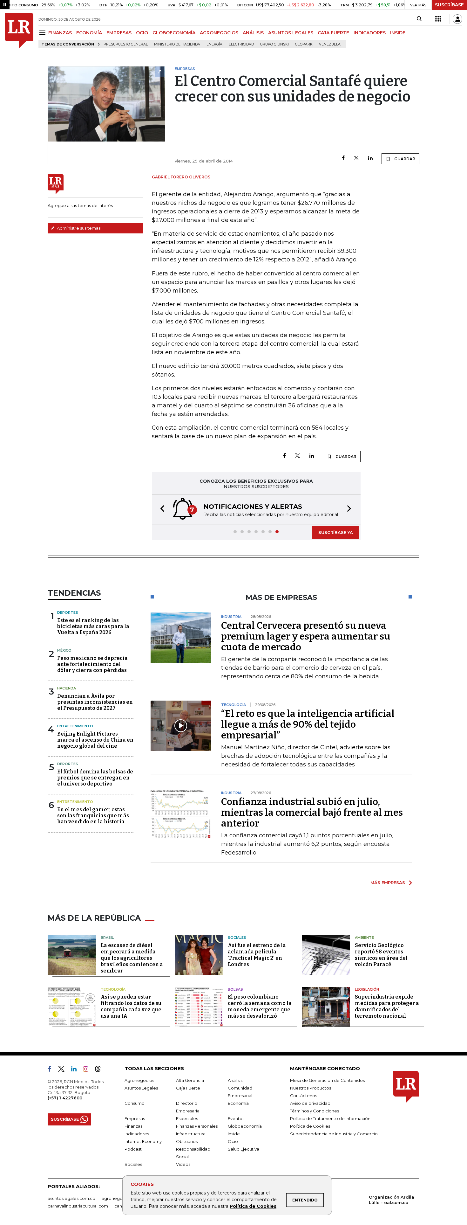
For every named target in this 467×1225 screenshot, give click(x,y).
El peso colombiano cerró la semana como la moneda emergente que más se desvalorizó (260, 1006)
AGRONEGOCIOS (219, 33)
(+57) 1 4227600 (65, 1097)
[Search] (419, 19)
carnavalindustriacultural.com (78, 1205)
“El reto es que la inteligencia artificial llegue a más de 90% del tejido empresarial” (308, 724)
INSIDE (397, 33)
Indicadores (137, 1133)
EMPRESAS (119, 33)
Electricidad (241, 44)
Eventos (236, 1118)
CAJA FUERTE (333, 33)
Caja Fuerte (188, 1087)
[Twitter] (356, 159)
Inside (234, 1133)
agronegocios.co (119, 1198)
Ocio (233, 1141)
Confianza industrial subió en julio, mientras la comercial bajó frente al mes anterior (312, 812)
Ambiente (364, 937)
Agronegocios (139, 1080)
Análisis (235, 1080)
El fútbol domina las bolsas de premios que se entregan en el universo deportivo (95, 778)
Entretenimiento (75, 726)
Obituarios (187, 1141)
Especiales (187, 1118)
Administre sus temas (78, 228)
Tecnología (113, 989)
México (64, 650)
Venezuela (330, 44)
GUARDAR (404, 158)
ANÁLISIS (253, 33)
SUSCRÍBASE (449, 5)
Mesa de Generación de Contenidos (327, 1080)
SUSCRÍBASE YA (335, 532)
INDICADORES (370, 33)
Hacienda (66, 688)
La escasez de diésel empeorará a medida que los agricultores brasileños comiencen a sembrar (132, 958)
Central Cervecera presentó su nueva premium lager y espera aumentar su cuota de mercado (305, 636)
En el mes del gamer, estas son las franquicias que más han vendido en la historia (93, 815)
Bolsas (235, 989)
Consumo (135, 1103)
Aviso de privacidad (310, 1103)
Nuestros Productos (310, 1087)
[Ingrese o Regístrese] (457, 19)
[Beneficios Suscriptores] (438, 19)
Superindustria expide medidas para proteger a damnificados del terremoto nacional (387, 1006)
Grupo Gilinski (274, 44)
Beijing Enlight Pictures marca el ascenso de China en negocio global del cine (95, 740)
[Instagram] (88, 1070)
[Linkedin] (370, 159)
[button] (160, 509)
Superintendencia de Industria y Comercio (334, 1133)
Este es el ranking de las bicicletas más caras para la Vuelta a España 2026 (93, 626)
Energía (214, 44)
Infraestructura (191, 1133)
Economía (238, 1103)
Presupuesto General (126, 44)
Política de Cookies (253, 1206)
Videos (183, 1164)
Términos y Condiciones (314, 1110)
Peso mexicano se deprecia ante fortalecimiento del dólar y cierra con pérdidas (92, 664)
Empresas (135, 1118)
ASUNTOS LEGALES (290, 33)
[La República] (19, 30)
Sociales (237, 937)
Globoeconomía (245, 1126)
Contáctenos (303, 1095)
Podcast (133, 1149)
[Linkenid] (76, 1070)
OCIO (142, 33)
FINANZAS (60, 33)
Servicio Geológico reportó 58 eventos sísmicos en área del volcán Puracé (381, 954)
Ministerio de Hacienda (177, 44)
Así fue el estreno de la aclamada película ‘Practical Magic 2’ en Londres (257, 954)
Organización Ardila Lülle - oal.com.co (391, 1199)
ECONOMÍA (89, 33)
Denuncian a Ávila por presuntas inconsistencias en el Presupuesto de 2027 (95, 702)
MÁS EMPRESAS (387, 882)
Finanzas (133, 1126)
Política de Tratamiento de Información (330, 1118)
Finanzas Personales (197, 1126)
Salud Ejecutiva (243, 1149)
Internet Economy (143, 1141)
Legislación (367, 989)
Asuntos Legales (141, 1087)
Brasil (107, 937)
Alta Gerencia (190, 1080)
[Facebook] (343, 159)
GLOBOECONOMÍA (173, 33)
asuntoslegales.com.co (71, 1198)
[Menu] (43, 32)
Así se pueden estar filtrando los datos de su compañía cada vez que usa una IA (131, 1006)
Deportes (67, 612)
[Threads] (100, 1070)
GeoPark (304, 44)
